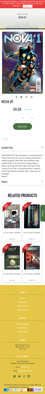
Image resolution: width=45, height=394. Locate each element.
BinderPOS (32, 387)
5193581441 (25, 367)
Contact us (27, 6)
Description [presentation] (7, 147)
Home (19, 14)
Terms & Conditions (22, 324)
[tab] (22, 148)
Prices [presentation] (4, 182)
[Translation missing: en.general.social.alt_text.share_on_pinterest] (27, 97)
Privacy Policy (22, 332)
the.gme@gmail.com (25, 371)
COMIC (5, 139)
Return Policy (22, 328)
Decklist (42, 213)
